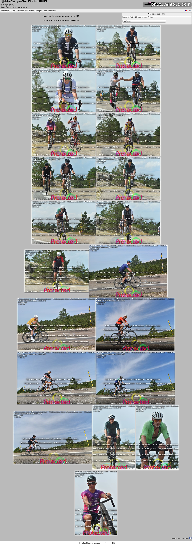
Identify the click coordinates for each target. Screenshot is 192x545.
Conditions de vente (8, 11)
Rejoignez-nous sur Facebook (180, 538)
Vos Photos (29, 11)
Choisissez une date (157, 14)
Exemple (38, 11)
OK (113, 543)
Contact (20, 11)
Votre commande (49, 11)
